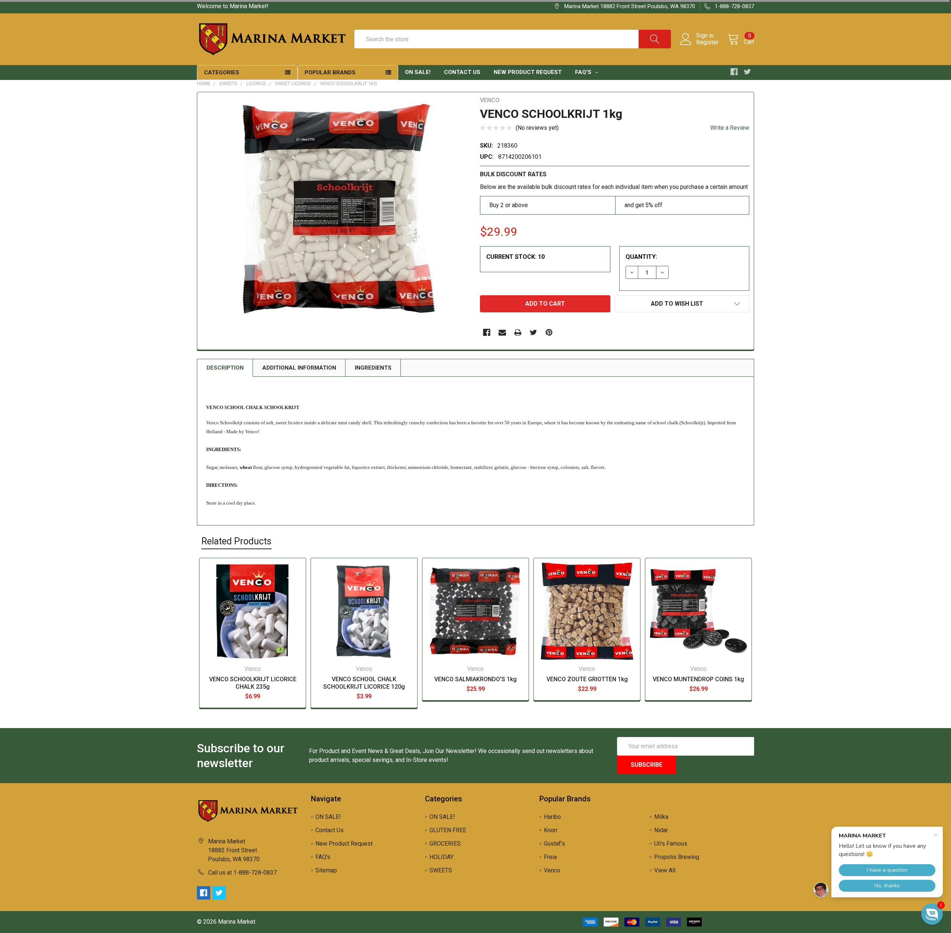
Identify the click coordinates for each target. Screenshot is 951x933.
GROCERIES (445, 843)
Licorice (256, 83)
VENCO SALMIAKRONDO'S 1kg (475, 679)
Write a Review (729, 127)
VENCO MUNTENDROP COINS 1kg (698, 679)
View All (664, 870)
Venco (552, 870)
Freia (550, 856)
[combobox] (512, 39)
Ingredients (373, 367)
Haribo (552, 816)
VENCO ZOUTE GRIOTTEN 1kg (587, 679)
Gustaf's (554, 843)
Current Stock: (515, 256)
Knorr (551, 830)
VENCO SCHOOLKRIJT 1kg (348, 83)
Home (203, 83)
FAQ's (584, 72)
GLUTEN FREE (447, 830)
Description (225, 367)
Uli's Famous (670, 843)
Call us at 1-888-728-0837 (242, 872)
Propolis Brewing (676, 856)
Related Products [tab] (236, 541)
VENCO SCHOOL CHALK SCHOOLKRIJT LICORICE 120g (364, 683)
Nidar (661, 830)
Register (707, 42)
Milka (661, 816)
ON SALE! (418, 72)
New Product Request (528, 72)
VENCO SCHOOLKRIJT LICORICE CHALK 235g (252, 683)
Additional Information (299, 367)
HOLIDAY (441, 856)
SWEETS (228, 83)
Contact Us (462, 72)
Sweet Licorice (293, 83)
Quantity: (641, 256)
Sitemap (326, 870)
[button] (932, 914)
